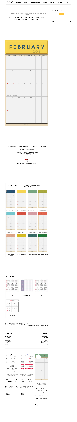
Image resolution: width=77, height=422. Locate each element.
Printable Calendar (10, 325)
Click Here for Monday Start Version (27, 156)
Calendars (17, 13)
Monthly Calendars (25, 13)
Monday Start (11, 375)
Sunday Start (43, 13)
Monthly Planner (10, 324)
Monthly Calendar (18, 323)
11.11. (23, 356)
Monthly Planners (34, 13)
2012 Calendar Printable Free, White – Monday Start (12, 381)
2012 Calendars (8, 374)
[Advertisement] (26, 31)
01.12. (8, 356)
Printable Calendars (12, 377)
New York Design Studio (46, 418)
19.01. (8, 13)
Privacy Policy (53, 418)
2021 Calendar (9, 323)
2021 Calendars (11, 13)
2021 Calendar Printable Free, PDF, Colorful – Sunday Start (27, 381)
